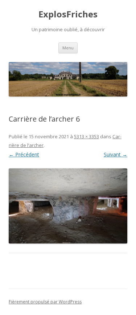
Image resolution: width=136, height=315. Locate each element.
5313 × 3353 (86, 136)
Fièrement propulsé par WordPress (45, 302)
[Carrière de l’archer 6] (68, 206)
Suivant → (115, 154)
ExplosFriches (68, 14)
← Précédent (24, 154)
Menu (68, 47)
